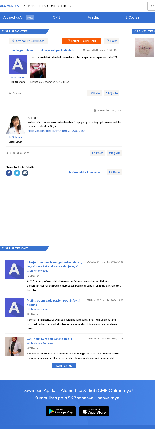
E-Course (132, 17)
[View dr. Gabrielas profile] (15, 124)
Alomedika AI (13, 17)
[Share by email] (25, 173)
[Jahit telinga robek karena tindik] (14, 346)
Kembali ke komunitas (29, 40)
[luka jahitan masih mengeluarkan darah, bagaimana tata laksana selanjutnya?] (14, 269)
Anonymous (18, 77)
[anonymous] (18, 64)
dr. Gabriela (15, 137)
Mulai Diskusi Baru (83, 40)
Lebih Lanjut (64, 365)
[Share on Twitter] (17, 173)
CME (56, 17)
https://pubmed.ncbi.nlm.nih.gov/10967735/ (56, 130)
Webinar (94, 17)
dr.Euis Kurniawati (44, 342)
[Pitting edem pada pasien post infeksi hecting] (14, 307)
